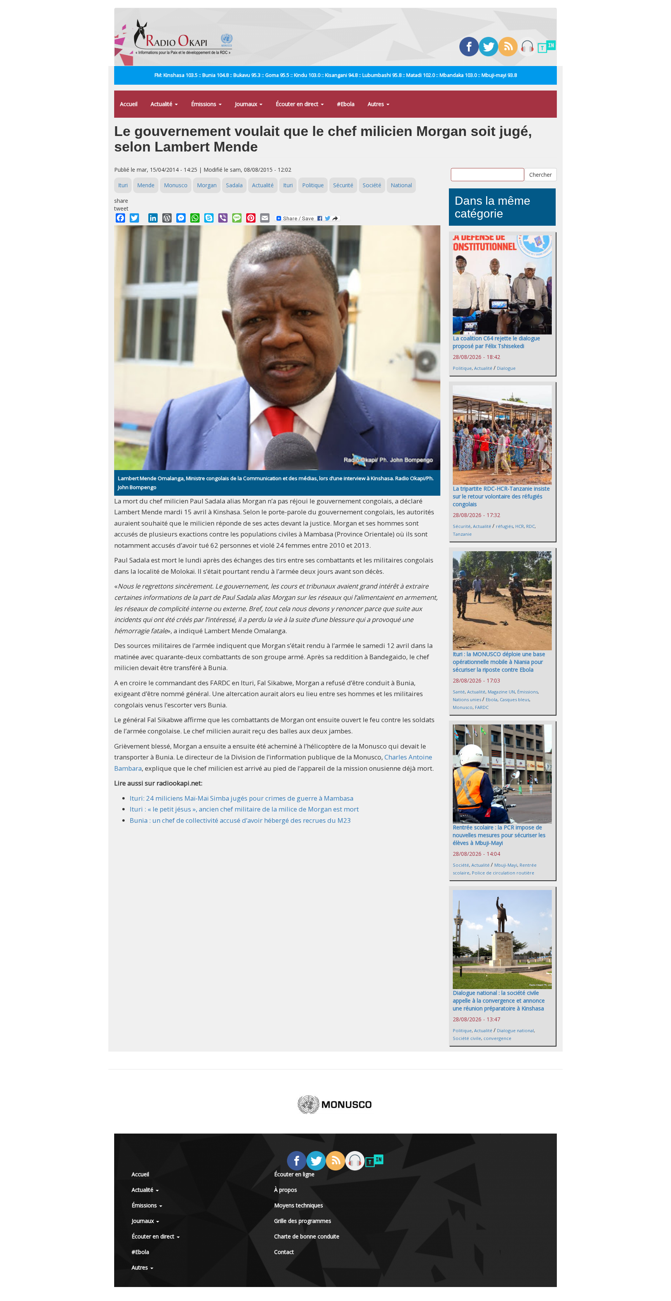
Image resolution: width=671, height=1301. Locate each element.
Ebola (491, 699)
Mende (146, 185)
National (401, 185)
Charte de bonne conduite (306, 1236)
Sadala (234, 185)
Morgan (207, 185)
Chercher (540, 174)
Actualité (162, 104)
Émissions (204, 104)
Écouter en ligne (294, 1174)
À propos (285, 1189)
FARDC (481, 707)
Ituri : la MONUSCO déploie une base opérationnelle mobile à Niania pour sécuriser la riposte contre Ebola (499, 661)
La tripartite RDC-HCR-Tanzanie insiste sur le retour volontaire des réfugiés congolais (501, 496)
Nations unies (467, 699)
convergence (497, 1038)
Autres (377, 104)
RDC (530, 526)
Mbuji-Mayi (505, 865)
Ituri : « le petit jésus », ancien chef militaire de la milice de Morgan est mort (244, 809)
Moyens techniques (298, 1205)
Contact (284, 1252)
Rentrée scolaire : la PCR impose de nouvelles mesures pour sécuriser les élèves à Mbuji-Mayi (499, 835)
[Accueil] (186, 37)
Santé (459, 692)
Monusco (176, 185)
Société (372, 185)
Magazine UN (501, 692)
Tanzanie (462, 534)
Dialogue (506, 368)
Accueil (128, 104)
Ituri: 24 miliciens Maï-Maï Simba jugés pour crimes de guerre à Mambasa (241, 798)
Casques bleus (514, 699)
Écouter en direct (298, 104)
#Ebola (346, 104)
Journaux (247, 104)
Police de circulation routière (503, 873)
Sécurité (343, 185)
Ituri (123, 185)
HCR (519, 526)
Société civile (467, 1038)
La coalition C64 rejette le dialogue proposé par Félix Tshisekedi (496, 342)
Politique (313, 185)
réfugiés (504, 526)
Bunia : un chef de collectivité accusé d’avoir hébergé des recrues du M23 (240, 820)
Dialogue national (515, 1030)
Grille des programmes (302, 1220)
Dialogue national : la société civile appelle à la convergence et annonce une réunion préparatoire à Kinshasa (499, 1000)
